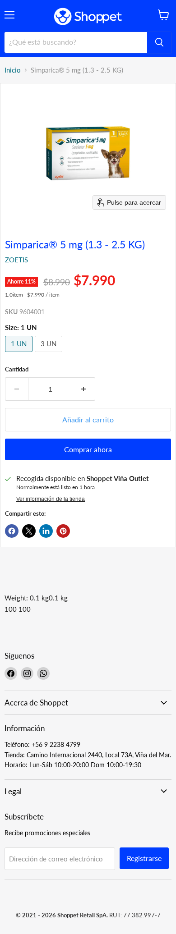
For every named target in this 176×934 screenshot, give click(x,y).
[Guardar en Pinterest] (63, 531)
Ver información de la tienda (50, 499)
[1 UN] (20, 354)
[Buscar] (159, 42)
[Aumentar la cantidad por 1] (83, 389)
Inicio (13, 70)
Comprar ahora (88, 449)
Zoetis (16, 260)
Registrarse (144, 858)
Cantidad (16, 369)
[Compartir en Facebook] (12, 531)
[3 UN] (50, 354)
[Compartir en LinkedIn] (46, 531)
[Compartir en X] (29, 531)
